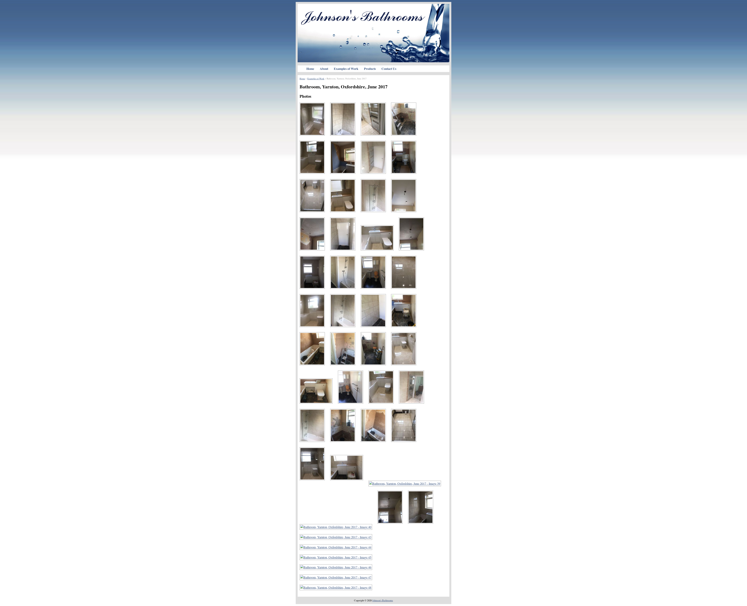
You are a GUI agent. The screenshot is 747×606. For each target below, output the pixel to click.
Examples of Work (346, 68)
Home (310, 68)
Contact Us (388, 68)
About (324, 68)
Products (370, 68)
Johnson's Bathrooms (382, 600)
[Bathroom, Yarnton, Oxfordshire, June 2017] (314, 139)
